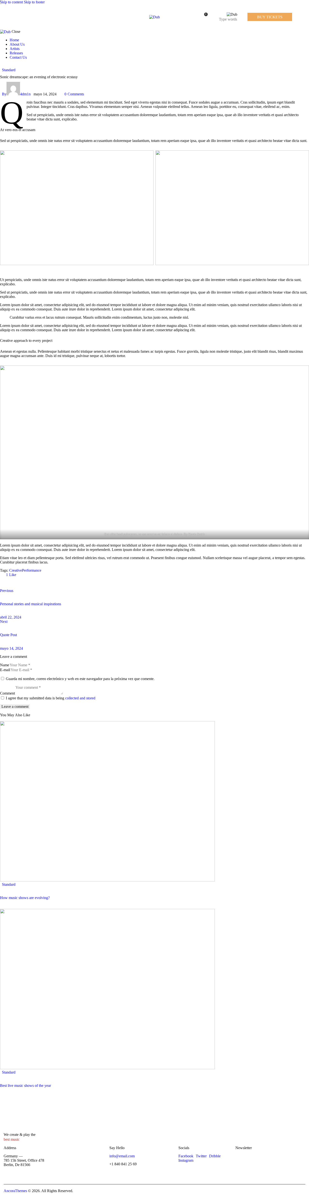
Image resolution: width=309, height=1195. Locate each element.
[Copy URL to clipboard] (46, 583)
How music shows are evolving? (25, 898)
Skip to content (11, 2)
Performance (31, 570)
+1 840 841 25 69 (123, 1164)
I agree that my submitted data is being (50, 698)
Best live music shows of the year (25, 1085)
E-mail (5, 670)
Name (4, 665)
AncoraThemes (15, 1191)
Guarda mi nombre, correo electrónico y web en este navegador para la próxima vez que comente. (80, 679)
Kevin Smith (196, 534)
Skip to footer (34, 2)
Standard (8, 70)
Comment (7, 693)
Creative (15, 570)
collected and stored (80, 698)
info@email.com (122, 1156)
